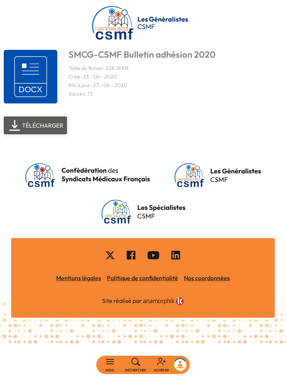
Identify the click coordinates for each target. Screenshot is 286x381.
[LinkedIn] (175, 255)
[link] (163, 301)
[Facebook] (131, 255)
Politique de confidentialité (142, 278)
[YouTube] (153, 255)
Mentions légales (78, 278)
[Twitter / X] (110, 255)
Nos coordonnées (207, 278)
